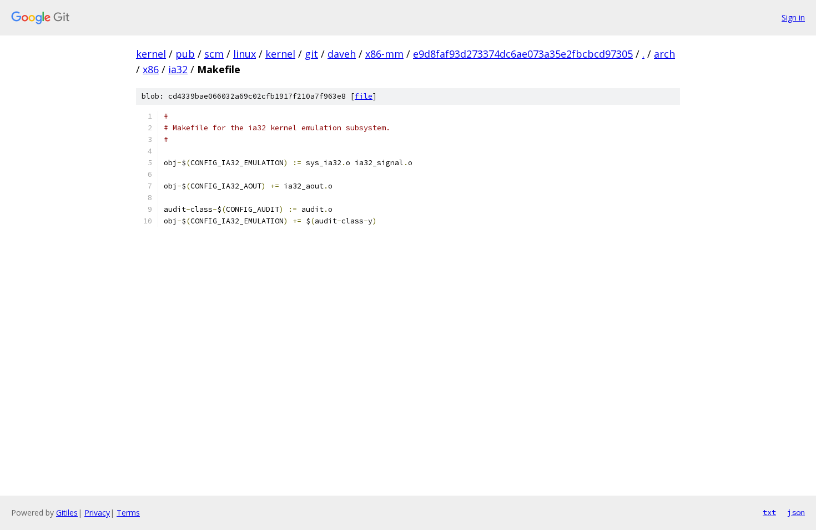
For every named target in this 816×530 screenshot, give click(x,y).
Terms (128, 512)
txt (769, 512)
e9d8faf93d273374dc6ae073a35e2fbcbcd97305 (523, 53)
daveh (342, 53)
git (311, 53)
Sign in (793, 17)
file (363, 96)
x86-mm (384, 53)
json (796, 512)
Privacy (97, 512)
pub (185, 53)
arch (664, 53)
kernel (151, 53)
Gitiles (67, 512)
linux (244, 53)
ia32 (178, 69)
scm (214, 53)
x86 (151, 69)
